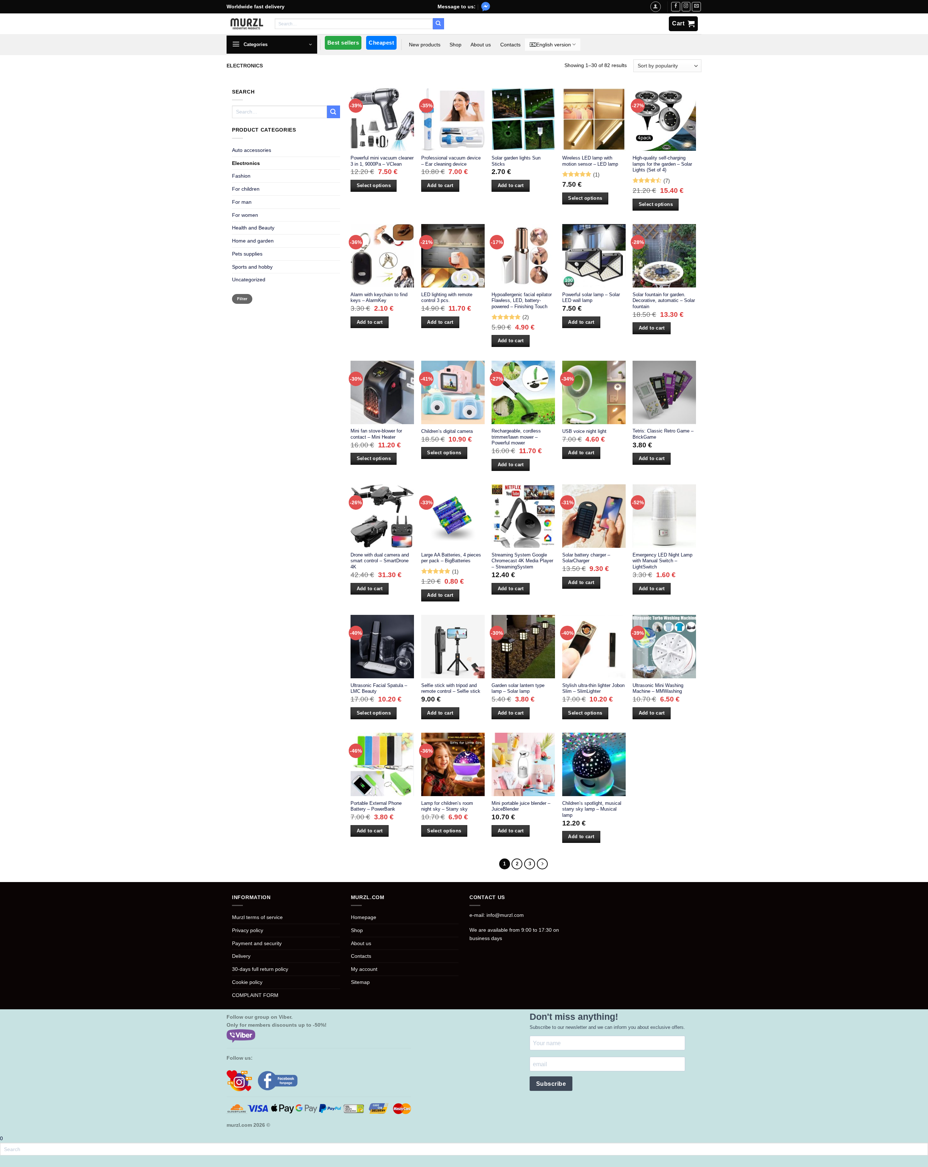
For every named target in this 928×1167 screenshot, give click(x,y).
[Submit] (438, 23)
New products (424, 44)
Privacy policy (247, 930)
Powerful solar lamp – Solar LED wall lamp (591, 297)
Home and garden (253, 241)
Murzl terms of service (257, 917)
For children (246, 189)
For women (245, 215)
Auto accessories (251, 150)
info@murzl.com (505, 915)
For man (242, 202)
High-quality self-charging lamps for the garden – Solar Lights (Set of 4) (662, 164)
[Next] (542, 863)
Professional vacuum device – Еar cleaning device (451, 161)
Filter (242, 299)
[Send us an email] (696, 7)
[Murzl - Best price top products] (246, 24)
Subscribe (551, 1084)
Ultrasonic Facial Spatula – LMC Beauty (379, 688)
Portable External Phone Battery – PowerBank (376, 806)
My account (364, 969)
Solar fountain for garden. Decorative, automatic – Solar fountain (664, 300)
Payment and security (257, 943)
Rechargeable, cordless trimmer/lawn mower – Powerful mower (516, 437)
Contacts (510, 44)
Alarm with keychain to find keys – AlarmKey (379, 297)
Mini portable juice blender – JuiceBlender (521, 806)
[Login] (655, 6)
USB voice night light (584, 431)
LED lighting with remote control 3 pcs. (446, 297)
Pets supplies (247, 254)
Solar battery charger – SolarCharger (586, 558)
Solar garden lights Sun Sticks (516, 161)
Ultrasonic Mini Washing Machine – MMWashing (658, 688)
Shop (455, 44)
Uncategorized (248, 279)
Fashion (241, 176)
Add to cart (440, 185)
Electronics (246, 163)
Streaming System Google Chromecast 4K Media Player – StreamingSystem (522, 561)
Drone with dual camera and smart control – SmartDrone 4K (380, 561)
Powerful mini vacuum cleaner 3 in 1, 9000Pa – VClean (382, 161)
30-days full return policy (260, 969)
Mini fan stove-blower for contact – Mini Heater (376, 434)
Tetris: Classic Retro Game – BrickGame (663, 434)
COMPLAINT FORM (255, 995)
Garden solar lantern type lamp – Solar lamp (518, 688)
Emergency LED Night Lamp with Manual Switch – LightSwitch (662, 561)
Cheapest (381, 43)
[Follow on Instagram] (686, 7)
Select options (374, 185)
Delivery (241, 956)
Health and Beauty (253, 228)
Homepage (363, 917)
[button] (272, 45)
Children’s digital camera (447, 431)
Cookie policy (247, 982)
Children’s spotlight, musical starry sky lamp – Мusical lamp (591, 809)
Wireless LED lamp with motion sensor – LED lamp (590, 161)
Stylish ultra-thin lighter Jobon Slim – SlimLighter (593, 688)
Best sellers (343, 43)
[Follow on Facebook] (675, 7)
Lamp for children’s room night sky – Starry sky (447, 806)
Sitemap (360, 982)
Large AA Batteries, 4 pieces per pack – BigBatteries (451, 558)
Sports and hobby (252, 267)
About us (481, 44)
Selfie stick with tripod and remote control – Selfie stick (450, 688)
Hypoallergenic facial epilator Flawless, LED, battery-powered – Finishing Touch (522, 300)
